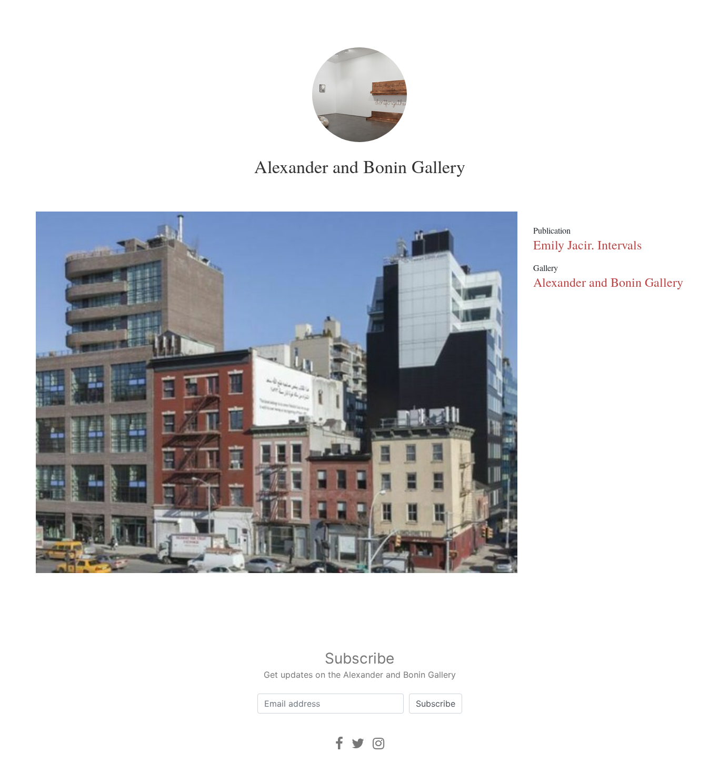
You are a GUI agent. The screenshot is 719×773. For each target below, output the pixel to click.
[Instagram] (378, 743)
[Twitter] (357, 743)
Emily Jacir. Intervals (587, 244)
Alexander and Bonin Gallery (359, 166)
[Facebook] (339, 743)
